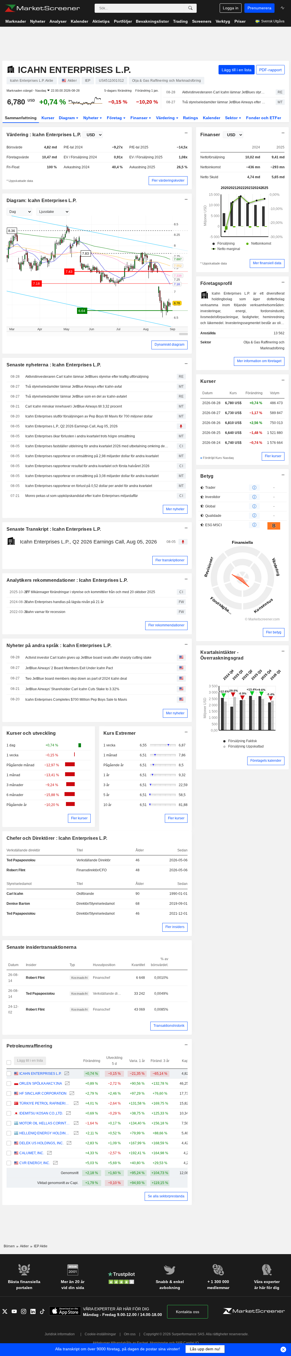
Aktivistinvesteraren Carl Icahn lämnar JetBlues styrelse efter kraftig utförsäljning (224, 92)
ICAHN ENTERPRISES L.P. (40, 1074)
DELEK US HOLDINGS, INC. (41, 1143)
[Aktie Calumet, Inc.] (49, 1153)
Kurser (47, 118)
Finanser (139, 118)
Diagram (67, 118)
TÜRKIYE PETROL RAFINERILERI (45, 1103)
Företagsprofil (216, 283)
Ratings (190, 118)
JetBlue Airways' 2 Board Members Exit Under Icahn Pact (69, 668)
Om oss (130, 1334)
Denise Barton (18, 904)
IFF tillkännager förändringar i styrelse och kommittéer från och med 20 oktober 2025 (90, 592)
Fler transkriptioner (169, 560)
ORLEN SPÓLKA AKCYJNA (40, 1084)
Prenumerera (259, 8)
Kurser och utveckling (31, 733)
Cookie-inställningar (100, 1334)
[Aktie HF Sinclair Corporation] (71, 1094)
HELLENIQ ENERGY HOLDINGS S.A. (45, 1133)
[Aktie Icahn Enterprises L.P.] (66, 1074)
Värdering (166, 118)
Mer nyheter (175, 509)
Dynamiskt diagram (169, 345)
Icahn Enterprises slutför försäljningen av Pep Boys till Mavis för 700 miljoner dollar (89, 416)
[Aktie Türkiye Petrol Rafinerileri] (75, 1104)
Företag (115, 118)
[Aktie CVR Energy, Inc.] (55, 1163)
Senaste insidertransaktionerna (42, 947)
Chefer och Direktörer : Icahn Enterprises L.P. (57, 838)
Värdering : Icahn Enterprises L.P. (44, 134)
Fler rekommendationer (166, 625)
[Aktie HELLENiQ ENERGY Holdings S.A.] (75, 1133)
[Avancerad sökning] (190, 8)
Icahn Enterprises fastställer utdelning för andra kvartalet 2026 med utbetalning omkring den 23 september (97, 446)
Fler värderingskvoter (168, 180)
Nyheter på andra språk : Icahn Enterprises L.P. (59, 645)
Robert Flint (16, 870)
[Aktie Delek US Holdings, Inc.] (68, 1143)
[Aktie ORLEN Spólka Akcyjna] (67, 1084)
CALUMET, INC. (31, 1153)
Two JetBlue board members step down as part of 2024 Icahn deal (76, 679)
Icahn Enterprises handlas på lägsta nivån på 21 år (64, 602)
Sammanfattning (21, 118)
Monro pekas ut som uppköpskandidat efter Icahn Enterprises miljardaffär (81, 496)
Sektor (232, 118)
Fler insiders (174, 927)
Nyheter (91, 118)
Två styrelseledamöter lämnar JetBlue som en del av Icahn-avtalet (76, 396)
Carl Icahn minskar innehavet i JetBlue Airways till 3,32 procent (73, 406)
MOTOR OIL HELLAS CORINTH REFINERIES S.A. (45, 1123)
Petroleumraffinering (30, 1046)
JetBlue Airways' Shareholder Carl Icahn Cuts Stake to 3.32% (72, 689)
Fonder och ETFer (263, 118)
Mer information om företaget (259, 361)
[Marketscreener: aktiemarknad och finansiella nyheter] (42, 8)
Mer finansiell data (267, 263)
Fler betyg (273, 632)
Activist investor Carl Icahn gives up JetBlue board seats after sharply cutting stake (88, 658)
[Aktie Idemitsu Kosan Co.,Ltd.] (68, 1113)
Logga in (230, 8)
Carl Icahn (15, 894)
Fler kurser (79, 818)
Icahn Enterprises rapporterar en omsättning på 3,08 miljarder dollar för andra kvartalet (92, 476)
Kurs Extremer (119, 733)
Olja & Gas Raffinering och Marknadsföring (264, 345)
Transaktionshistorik (168, 1026)
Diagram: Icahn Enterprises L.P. (42, 200)
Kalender (211, 118)
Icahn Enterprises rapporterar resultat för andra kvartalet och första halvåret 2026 (87, 466)
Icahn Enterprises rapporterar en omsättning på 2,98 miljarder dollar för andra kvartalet (92, 456)
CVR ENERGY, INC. (34, 1163)
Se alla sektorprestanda (166, 1196)
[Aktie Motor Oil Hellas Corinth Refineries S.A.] (75, 1123)
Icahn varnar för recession (45, 612)
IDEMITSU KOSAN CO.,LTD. (41, 1113)
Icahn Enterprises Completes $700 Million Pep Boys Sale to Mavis (76, 700)
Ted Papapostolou (21, 860)
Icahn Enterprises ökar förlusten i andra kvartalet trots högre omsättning (80, 436)
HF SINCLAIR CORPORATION (42, 1093)
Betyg (206, 476)
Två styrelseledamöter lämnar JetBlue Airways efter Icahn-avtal (224, 102)
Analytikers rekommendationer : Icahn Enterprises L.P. (67, 580)
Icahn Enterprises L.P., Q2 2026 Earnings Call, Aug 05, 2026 (71, 426)
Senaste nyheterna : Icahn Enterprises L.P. (54, 364)
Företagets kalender (265, 761)
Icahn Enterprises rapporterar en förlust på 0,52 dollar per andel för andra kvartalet (88, 486)
